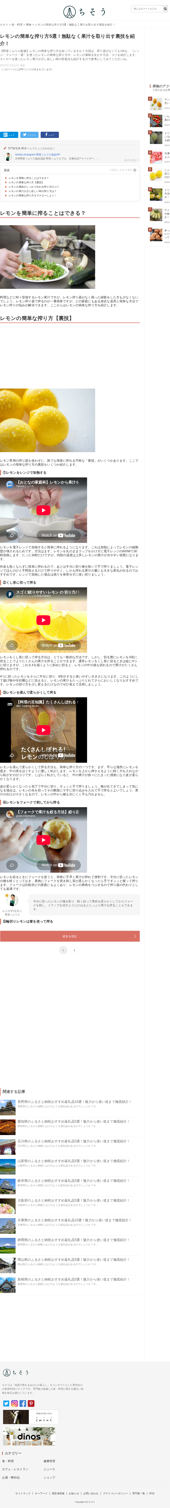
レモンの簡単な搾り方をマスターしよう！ (33, 195)
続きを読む (70, 936)
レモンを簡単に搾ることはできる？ (29, 178)
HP (58, 154)
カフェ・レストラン (15, 1469)
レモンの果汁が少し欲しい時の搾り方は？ (33, 191)
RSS (151, 1493)
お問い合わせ (90, 1493)
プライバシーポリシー (115, 1493)
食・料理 (17, 24)
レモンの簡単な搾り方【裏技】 (26, 182)
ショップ (49, 1477)
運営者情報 (58, 1493)
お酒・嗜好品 (11, 1477)
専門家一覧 (138, 1493)
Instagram (29, 154)
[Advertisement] (70, 100)
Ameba (19, 154)
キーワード (41, 1493)
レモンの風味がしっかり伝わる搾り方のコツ (34, 186)
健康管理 (49, 1461)
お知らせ (74, 1493)
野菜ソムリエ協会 (46, 154)
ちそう (4, 24)
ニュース (49, 1469)
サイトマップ (22, 1493)
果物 (28, 24)
